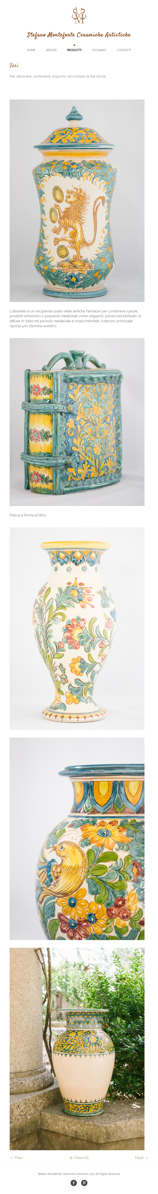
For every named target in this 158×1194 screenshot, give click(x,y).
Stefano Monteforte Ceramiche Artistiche (79, 35)
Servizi (51, 50)
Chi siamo (99, 50)
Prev (18, 1157)
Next (140, 1157)
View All (81, 1157)
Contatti (124, 50)
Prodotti (74, 50)
